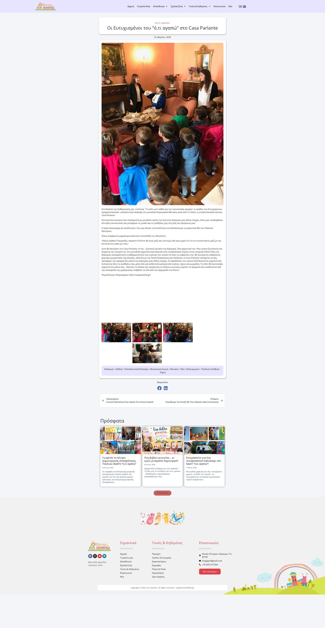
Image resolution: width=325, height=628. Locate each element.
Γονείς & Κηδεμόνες (198, 6)
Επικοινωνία (219, 6)
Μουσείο (174, 369)
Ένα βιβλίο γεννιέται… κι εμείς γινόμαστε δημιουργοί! (161, 459)
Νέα (230, 6)
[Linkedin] (104, 556)
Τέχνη (162, 372)
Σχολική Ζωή (177, 6)
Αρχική (130, 6)
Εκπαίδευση (159, 6)
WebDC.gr (190, 588)
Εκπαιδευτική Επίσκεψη (136, 369)
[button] (159, 388)
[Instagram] (95, 556)
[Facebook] (90, 556)
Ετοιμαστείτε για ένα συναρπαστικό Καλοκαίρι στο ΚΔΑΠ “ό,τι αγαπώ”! (203, 461)
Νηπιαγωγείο (193, 369)
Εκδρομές (109, 369)
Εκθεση (119, 369)
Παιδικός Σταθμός (210, 369)
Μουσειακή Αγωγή (159, 369)
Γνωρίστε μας (143, 6)
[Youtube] (100, 556)
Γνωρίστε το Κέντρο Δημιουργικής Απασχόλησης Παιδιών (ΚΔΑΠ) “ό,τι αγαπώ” (119, 461)
